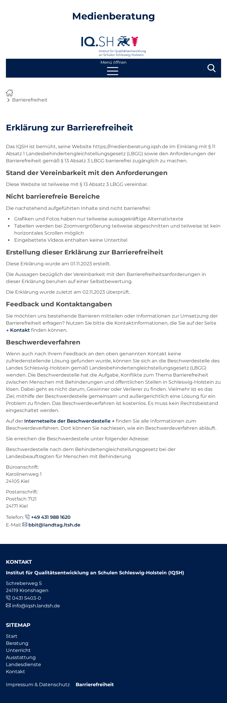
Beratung (17, 643)
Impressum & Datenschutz (38, 684)
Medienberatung (113, 16)
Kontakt (20, 330)
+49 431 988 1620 (51, 517)
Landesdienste (23, 664)
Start (11, 636)
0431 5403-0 (26, 598)
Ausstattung (21, 657)
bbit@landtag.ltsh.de (54, 525)
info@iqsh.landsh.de (36, 606)
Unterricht (18, 650)
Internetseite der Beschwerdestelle (67, 421)
